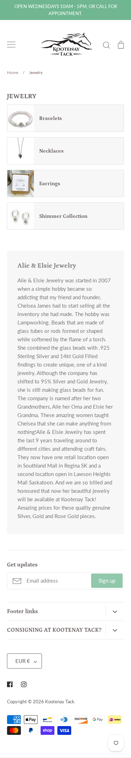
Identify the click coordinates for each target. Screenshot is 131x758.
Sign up (107, 580)
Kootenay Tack (59, 701)
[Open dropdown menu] (114, 611)
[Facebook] (10, 684)
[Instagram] (24, 684)
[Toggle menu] (11, 44)
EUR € (22, 661)
